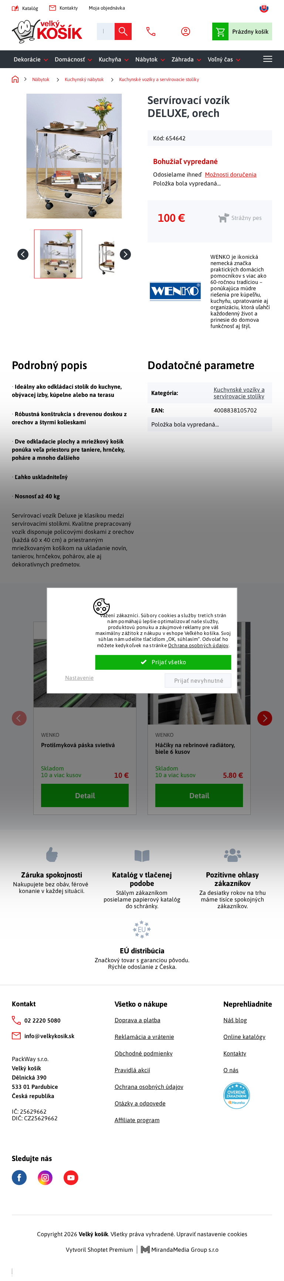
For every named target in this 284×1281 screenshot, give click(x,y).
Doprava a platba (137, 1020)
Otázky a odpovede (140, 1103)
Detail (85, 795)
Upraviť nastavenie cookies (211, 1234)
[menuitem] (32, 59)
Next (264, 718)
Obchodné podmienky (144, 1053)
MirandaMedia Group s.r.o (184, 1249)
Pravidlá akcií (132, 1070)
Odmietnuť (198, 680)
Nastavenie (79, 678)
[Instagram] (45, 1177)
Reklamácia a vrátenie (144, 1036)
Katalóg (30, 8)
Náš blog (235, 1020)
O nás (231, 1070)
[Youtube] (71, 1177)
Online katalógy (244, 1036)
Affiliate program (137, 1120)
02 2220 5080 (42, 1020)
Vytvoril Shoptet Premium (99, 1249)
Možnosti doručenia (231, 174)
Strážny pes (246, 217)
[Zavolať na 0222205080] (152, 31)
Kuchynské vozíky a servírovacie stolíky (239, 392)
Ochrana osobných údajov (198, 645)
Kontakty (69, 8)
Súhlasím (163, 662)
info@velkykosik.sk (49, 1036)
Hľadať (123, 31)
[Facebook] (19, 1177)
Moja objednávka (107, 8)
